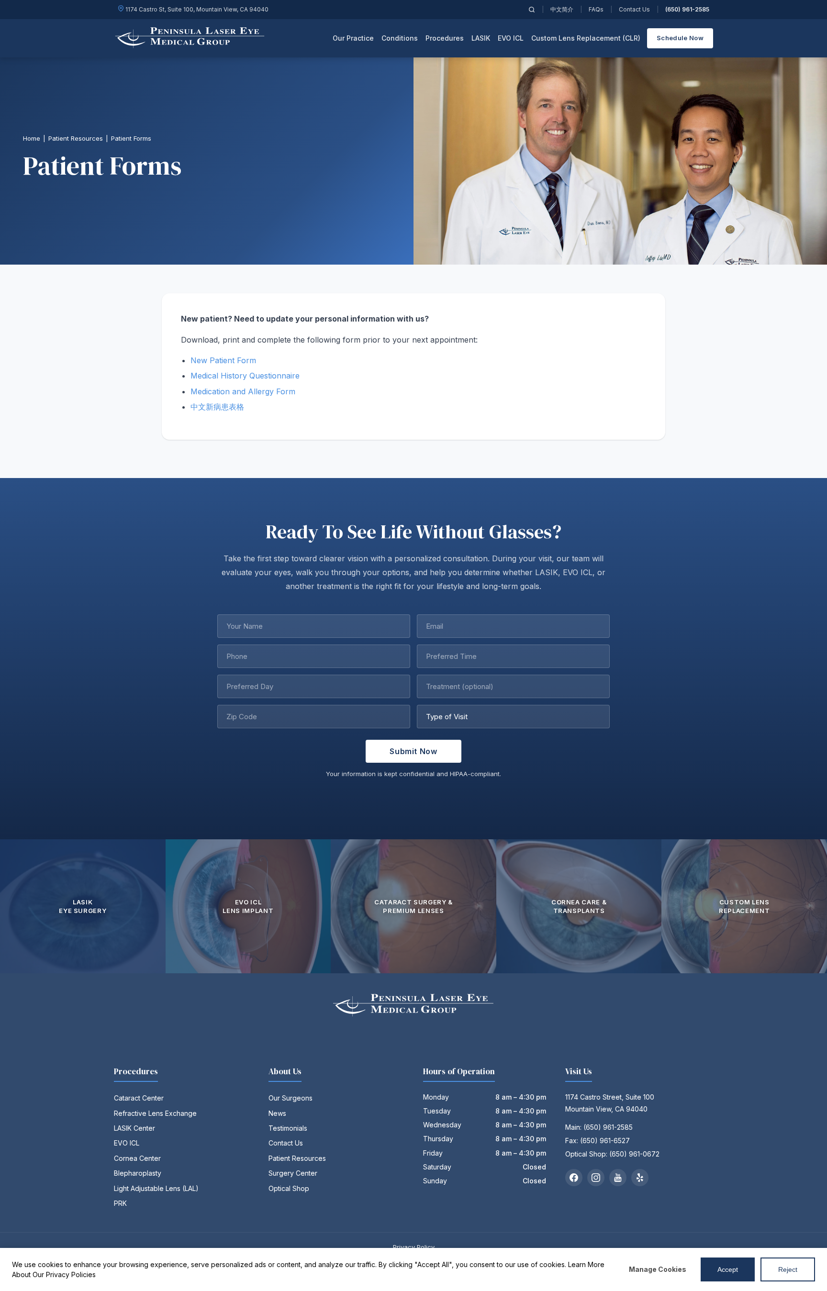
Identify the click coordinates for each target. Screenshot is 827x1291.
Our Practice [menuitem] (353, 38)
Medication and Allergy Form (242, 391)
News (277, 1113)
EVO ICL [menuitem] (511, 38)
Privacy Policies (71, 1274)
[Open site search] (532, 9)
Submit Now (413, 751)
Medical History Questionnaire (245, 375)
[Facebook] (573, 1177)
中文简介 (561, 9)
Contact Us (634, 9)
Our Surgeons (290, 1098)
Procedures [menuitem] (444, 38)
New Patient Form (223, 360)
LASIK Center (134, 1128)
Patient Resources (75, 138)
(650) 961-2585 (687, 9)
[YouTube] (617, 1177)
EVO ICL (126, 1143)
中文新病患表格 (217, 407)
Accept (727, 1269)
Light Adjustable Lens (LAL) (156, 1188)
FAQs (596, 9)
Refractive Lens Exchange (155, 1113)
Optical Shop (288, 1188)
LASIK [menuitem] (480, 38)
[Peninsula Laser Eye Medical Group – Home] (190, 38)
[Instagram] (595, 1177)
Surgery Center (292, 1173)
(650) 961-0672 (634, 1154)
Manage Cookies (657, 1269)
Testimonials (287, 1128)
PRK (120, 1203)
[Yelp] (639, 1177)
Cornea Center (137, 1158)
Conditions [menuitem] (399, 38)
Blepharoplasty (137, 1173)
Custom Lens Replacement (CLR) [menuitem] (585, 38)
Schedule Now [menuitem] (680, 38)
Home (31, 138)
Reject (787, 1269)
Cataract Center (139, 1098)
